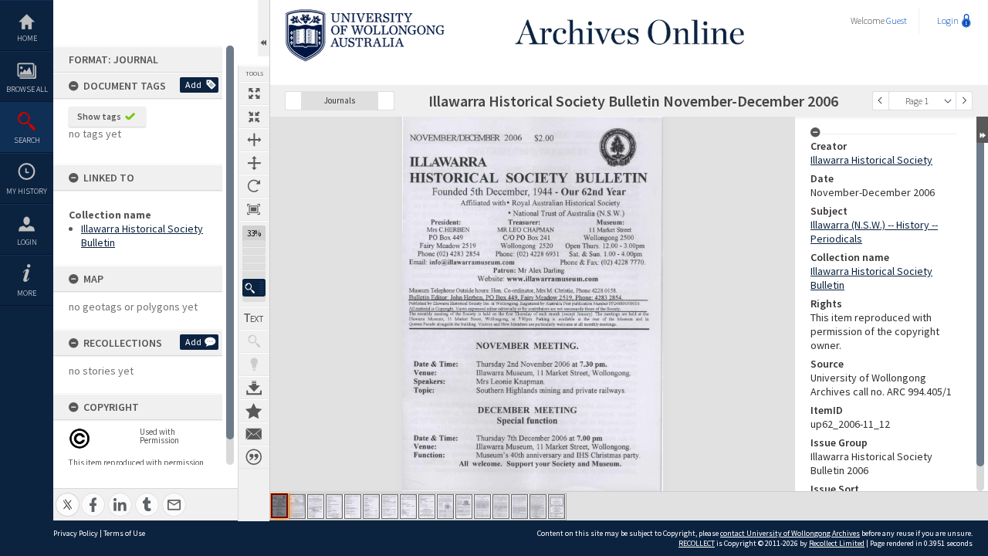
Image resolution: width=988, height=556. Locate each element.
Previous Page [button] (880, 101)
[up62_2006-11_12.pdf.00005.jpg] (352, 506)
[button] (254, 288)
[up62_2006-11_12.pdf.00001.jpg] (279, 505)
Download (254, 387)
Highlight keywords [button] (254, 364)
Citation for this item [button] (254, 457)
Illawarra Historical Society (871, 160)
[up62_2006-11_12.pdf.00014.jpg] (519, 506)
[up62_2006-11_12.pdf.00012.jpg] (482, 506)
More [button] (26, 293)
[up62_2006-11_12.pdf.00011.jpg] (463, 506)
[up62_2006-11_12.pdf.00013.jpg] (500, 506)
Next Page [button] (964, 101)
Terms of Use (124, 533)
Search (27, 140)
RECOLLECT (696, 543)
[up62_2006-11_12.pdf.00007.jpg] (389, 506)
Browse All (27, 89)
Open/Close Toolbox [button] (263, 28)
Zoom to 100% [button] (254, 209)
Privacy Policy (75, 533)
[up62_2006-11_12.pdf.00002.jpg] (297, 506)
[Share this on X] (68, 496)
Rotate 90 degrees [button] (254, 186)
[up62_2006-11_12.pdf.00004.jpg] (334, 506)
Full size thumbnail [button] (254, 93)
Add (193, 84)
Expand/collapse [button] (982, 130)
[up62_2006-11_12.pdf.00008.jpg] (408, 506)
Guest (896, 20)
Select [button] (948, 101)
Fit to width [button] (254, 139)
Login (27, 242)
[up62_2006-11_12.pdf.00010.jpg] (445, 506)
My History (26, 191)
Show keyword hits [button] (254, 341)
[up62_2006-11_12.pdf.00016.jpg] (556, 506)
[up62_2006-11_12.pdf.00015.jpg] (538, 506)
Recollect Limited (836, 543)
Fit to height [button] (254, 163)
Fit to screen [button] (254, 116)
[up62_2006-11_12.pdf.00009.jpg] (426, 506)
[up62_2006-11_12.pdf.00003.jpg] (315, 506)
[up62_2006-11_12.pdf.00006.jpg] (371, 506)
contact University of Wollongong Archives (790, 533)
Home (27, 38)
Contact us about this (254, 434)
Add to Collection (254, 410)
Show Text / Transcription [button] (254, 318)
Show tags (99, 116)
